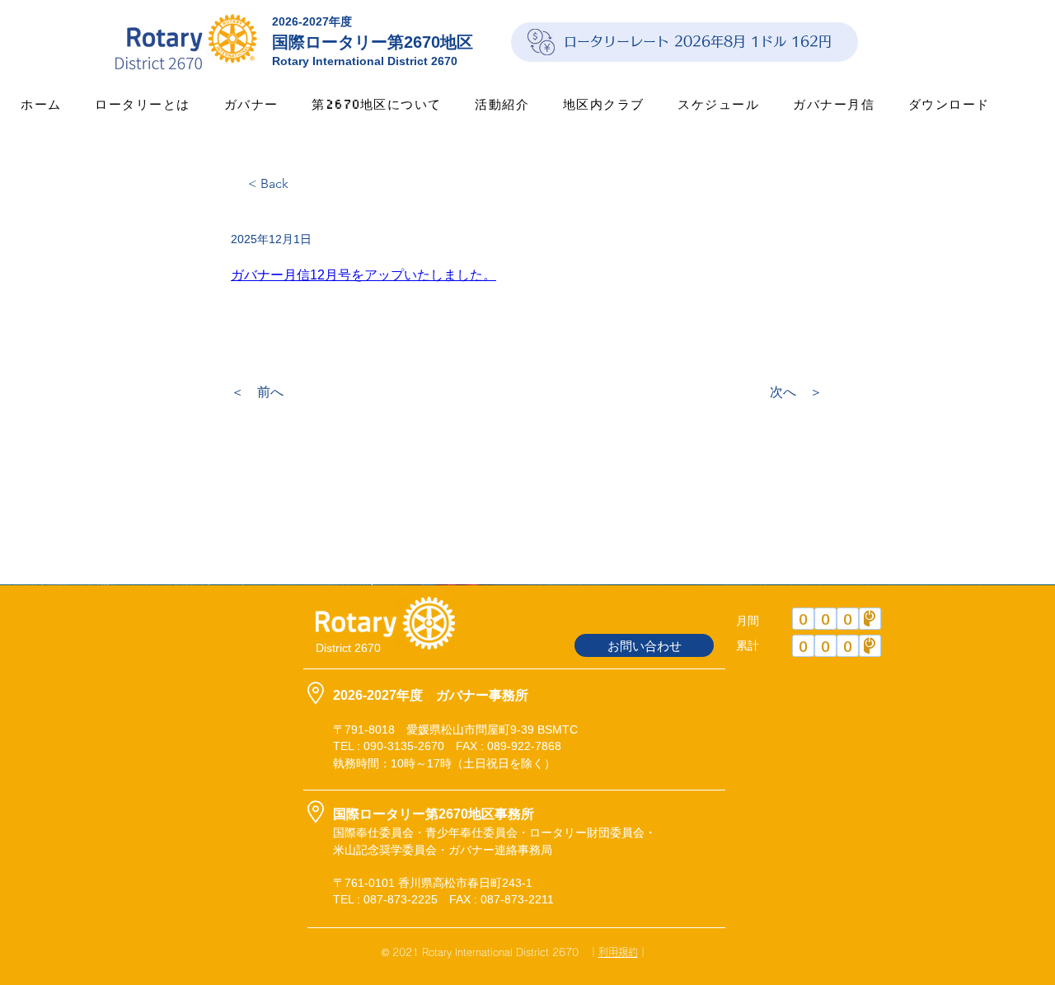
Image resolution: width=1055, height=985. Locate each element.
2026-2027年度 (312, 21)
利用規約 (618, 952)
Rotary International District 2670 (364, 61)
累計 (747, 645)
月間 (747, 620)
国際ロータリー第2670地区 (372, 42)
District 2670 (348, 647)
